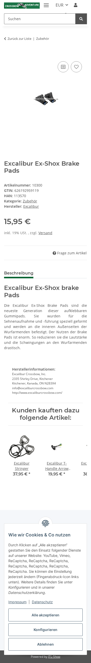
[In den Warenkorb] (8, 54)
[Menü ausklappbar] (46, 3)
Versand (45, 232)
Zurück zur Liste (19, 38)
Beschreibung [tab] (18, 273)
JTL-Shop (54, 656)
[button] (75, 5)
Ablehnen (45, 644)
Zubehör (30, 201)
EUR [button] (59, 5)
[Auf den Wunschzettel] (76, 66)
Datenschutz (42, 602)
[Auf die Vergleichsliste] (63, 66)
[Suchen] (81, 18)
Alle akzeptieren (45, 615)
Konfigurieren (45, 629)
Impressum (17, 602)
